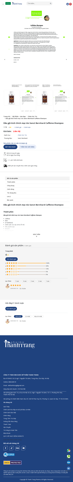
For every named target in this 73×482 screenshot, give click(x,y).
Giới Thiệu (6, 407)
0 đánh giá (18, 127)
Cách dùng (10, 189)
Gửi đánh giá (11, 259)
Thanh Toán (7, 424)
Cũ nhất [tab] (27, 316)
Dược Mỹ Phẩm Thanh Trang (12, 440)
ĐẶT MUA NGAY (10, 147)
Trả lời (23, 288)
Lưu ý (9, 196)
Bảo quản (10, 200)
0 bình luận (27, 127)
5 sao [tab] (17, 281)
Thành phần (11, 182)
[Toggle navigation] (3, 4)
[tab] (9, 281)
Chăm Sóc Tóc (32, 116)
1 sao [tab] (47, 281)
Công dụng (10, 185)
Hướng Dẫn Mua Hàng (10, 421)
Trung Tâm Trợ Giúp (9, 418)
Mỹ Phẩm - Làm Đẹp (19, 116)
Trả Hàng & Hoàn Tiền (10, 430)
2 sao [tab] (40, 281)
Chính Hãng (6, 415)
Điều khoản (6, 433)
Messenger (68, 470)
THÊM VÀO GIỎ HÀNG (27, 147)
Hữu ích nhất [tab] (38, 316)
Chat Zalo (68, 464)
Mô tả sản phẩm (12, 178)
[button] (67, 60)
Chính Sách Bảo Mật (9, 412)
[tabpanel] (36, 288)
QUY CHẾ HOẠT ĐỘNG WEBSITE (13, 436)
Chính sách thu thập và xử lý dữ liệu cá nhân (16, 409)
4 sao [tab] (25, 281)
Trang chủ (6, 116)
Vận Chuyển (7, 427)
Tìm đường (68, 453)
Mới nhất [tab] (18, 316)
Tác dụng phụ (11, 193)
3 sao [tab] (32, 281)
